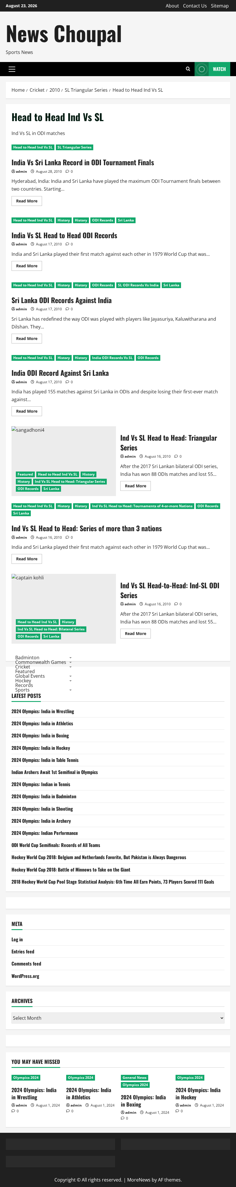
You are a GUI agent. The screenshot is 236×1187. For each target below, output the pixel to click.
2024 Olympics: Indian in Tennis (41, 784)
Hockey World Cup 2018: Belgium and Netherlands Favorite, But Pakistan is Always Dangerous (99, 857)
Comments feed (26, 963)
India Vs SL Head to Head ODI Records (64, 235)
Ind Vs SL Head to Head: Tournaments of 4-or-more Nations (142, 506)
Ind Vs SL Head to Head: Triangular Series (64, 461)
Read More (29, 202)
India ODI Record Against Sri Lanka (60, 372)
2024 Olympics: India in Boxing (40, 735)
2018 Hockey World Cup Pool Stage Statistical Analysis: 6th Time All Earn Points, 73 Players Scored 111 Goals (113, 881)
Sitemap (220, 6)
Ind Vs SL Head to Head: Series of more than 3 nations (87, 528)
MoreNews (139, 1180)
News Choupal (64, 32)
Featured (25, 474)
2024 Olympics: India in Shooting (42, 808)
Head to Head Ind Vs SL (33, 147)
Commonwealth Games (40, 662)
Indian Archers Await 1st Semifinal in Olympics (55, 772)
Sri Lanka (126, 220)
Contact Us (195, 6)
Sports (22, 690)
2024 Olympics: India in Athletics (42, 723)
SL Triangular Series (75, 147)
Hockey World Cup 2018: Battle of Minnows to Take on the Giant (71, 869)
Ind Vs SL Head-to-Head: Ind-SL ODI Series (64, 609)
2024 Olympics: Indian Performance (45, 832)
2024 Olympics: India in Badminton (44, 796)
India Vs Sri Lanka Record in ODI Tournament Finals (83, 162)
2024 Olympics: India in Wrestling (43, 711)
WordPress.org (25, 975)
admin (21, 171)
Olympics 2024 (26, 1077)
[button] (12, 69)
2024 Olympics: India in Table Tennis (45, 759)
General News (134, 1077)
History (64, 220)
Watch (219, 68)
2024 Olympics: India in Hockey (41, 747)
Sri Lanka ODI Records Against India (62, 300)
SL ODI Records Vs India (138, 285)
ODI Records (102, 220)
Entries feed (23, 951)
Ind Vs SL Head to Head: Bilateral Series (51, 629)
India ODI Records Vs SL (112, 357)
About (172, 6)
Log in (17, 939)
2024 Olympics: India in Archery (41, 820)
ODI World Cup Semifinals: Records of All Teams (56, 845)
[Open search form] (188, 69)
